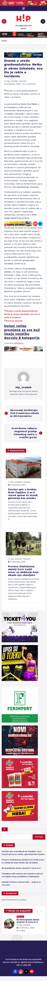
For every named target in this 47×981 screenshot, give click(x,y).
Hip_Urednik (12, 81)
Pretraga (39, 837)
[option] (23, 926)
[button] (37, 911)
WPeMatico (18, 343)
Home (4, 41)
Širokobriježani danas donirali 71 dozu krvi (21, 868)
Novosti (23, 81)
